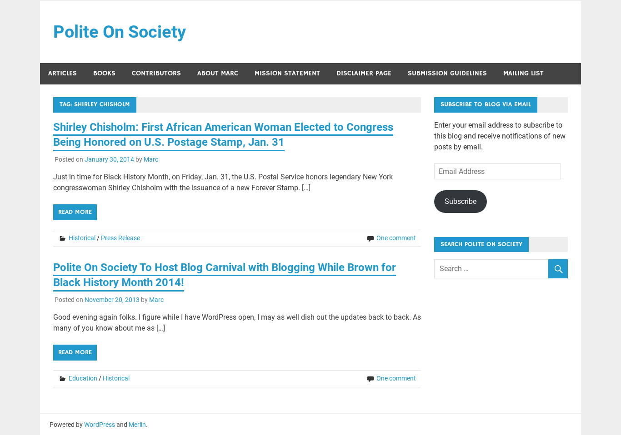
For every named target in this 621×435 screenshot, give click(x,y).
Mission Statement (287, 73)
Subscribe (460, 201)
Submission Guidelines (447, 73)
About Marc (217, 73)
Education (83, 378)
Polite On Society (119, 32)
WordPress (99, 424)
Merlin (137, 424)
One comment (396, 238)
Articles (62, 73)
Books (104, 73)
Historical (82, 238)
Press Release (120, 238)
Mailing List (523, 73)
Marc (151, 159)
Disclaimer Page (363, 73)
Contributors (156, 73)
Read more (75, 212)
